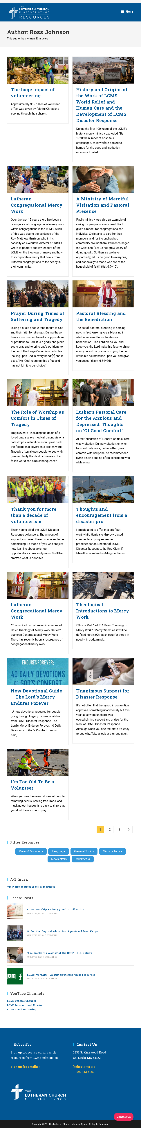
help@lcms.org (84, 1067)
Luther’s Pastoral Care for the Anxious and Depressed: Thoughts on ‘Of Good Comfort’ (101, 421)
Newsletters (59, 859)
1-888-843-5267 (84, 1072)
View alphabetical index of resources (31, 886)
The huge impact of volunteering (33, 93)
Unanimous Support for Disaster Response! (102, 694)
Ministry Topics (112, 851)
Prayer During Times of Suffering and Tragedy (37, 316)
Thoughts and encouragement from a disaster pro (101, 515)
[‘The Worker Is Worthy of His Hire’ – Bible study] (15, 955)
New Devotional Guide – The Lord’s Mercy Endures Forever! (36, 697)
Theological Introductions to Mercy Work (102, 611)
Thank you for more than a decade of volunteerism (33, 515)
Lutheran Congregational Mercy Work (36, 205)
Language (58, 851)
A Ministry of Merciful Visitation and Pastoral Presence (102, 205)
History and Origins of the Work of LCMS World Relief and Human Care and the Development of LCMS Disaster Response (101, 105)
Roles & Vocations (31, 851)
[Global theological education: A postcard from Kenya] (15, 933)
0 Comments (51, 913)
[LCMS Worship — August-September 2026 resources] (15, 976)
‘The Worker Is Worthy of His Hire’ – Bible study (59, 953)
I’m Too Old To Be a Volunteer (32, 785)
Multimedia (83, 859)
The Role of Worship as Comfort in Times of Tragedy (37, 418)
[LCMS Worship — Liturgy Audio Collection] (15, 911)
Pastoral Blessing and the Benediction (101, 316)
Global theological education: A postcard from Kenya (63, 931)
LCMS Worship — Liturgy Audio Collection (55, 909)
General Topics (84, 851)
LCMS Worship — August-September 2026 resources (61, 974)
